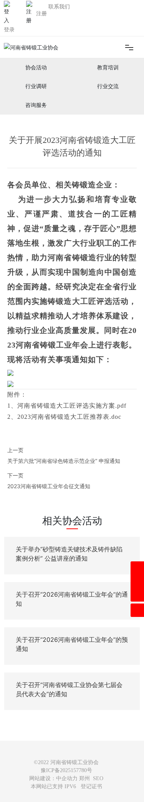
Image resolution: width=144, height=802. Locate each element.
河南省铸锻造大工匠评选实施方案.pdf (71, 405)
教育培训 (108, 68)
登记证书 (91, 786)
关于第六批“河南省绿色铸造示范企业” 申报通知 (63, 461)
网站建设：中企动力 (53, 778)
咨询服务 (36, 105)
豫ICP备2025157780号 (66, 770)
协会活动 (36, 68)
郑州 (84, 778)
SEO (98, 778)
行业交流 (108, 86)
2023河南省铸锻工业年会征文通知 (48, 486)
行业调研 (36, 86)
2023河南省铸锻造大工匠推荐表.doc (69, 416)
